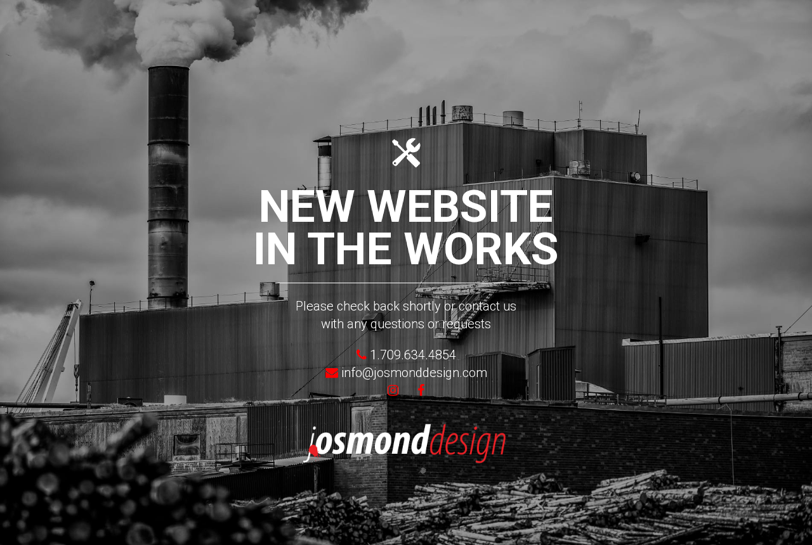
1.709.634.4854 (411, 354)
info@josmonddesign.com (414, 372)
